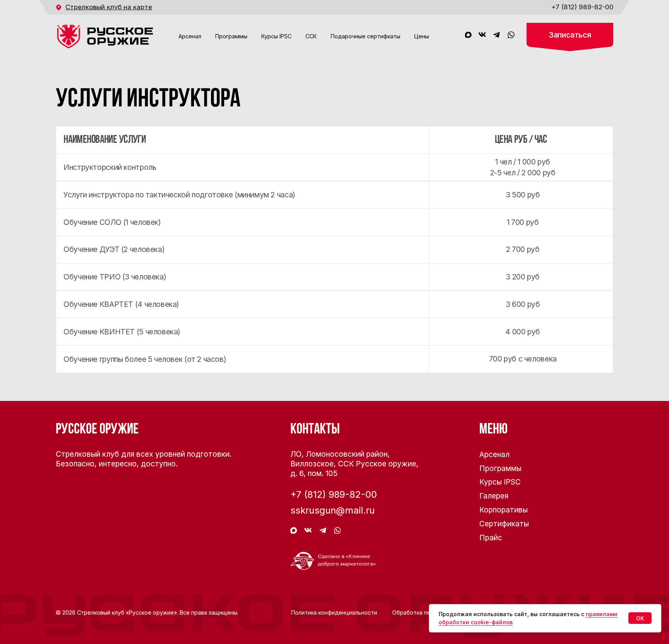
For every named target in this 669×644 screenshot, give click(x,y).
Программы (231, 36)
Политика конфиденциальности (334, 612)
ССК (311, 36)
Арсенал (189, 36)
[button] (570, 37)
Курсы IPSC (276, 36)
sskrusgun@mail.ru (332, 510)
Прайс (490, 537)
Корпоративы (503, 509)
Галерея (493, 495)
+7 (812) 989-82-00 (582, 7)
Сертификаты (504, 523)
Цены (421, 36)
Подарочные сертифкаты (365, 36)
